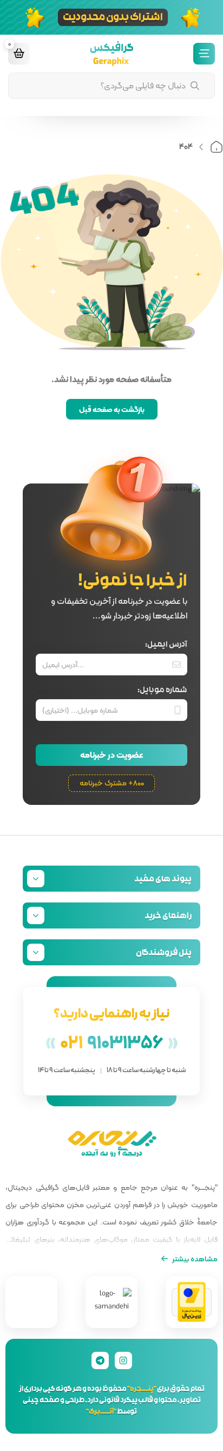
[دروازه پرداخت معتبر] (192, 1302)
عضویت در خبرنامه (111, 754)
